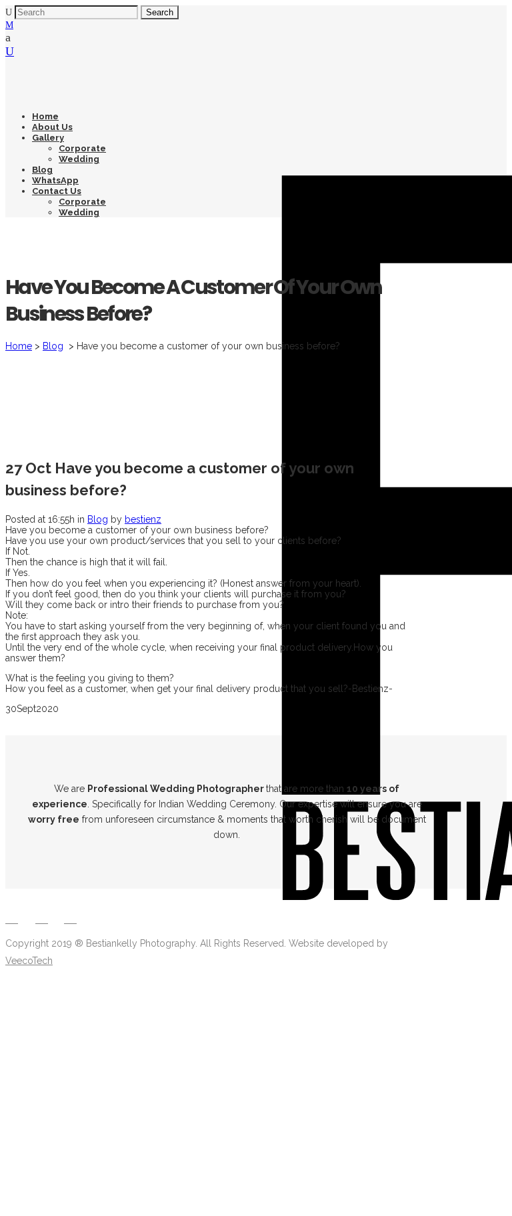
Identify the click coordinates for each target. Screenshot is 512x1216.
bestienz (143, 519)
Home (18, 346)
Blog (53, 346)
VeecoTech (29, 960)
